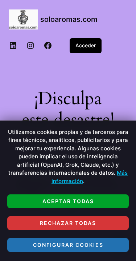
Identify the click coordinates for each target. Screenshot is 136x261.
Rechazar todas (68, 223)
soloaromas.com (69, 19)
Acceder (85, 45)
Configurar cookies (68, 245)
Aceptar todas (68, 201)
